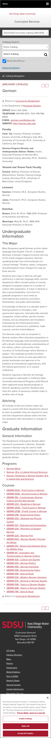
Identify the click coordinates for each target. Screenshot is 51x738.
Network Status (13, 680)
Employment (11, 668)
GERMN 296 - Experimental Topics (23, 514)
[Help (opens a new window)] (46, 85)
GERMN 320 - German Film (20, 535)
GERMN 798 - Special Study (20, 591)
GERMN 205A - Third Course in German (26, 507)
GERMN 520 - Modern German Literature (27, 577)
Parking (9, 663)
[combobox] (25, 33)
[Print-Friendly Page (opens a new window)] (43, 85)
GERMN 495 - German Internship (23, 566)
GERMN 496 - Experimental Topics (23, 570)
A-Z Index (10, 650)
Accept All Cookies (25, 733)
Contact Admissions (15, 689)
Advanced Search (11, 67)
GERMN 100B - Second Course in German (27, 493)
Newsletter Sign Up (14, 693)
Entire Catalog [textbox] (11, 47)
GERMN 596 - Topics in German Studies (26, 584)
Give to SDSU (12, 676)
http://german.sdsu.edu (24, 123)
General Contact (13, 685)
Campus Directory (14, 655)
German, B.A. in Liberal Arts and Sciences (27, 472)
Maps (8, 659)
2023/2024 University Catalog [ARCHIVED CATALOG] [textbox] (26, 32)
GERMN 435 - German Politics (21, 563)
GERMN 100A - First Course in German (25, 490)
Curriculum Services (27, 21)
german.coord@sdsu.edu (23, 120)
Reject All (25, 726)
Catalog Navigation (15, 76)
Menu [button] (5, 4)
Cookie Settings (25, 719)
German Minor (14, 468)
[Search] (46, 54)
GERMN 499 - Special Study (20, 573)
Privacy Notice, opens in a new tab (31, 713)
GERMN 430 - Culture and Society (23, 559)
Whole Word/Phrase (16, 61)
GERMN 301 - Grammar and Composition (26, 525)
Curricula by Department (27, 101)
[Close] (47, 698)
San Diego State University (22, 13)
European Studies (32, 105)
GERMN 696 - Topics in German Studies (26, 588)
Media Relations (13, 672)
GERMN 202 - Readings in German (24, 504)
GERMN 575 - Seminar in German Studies (27, 581)
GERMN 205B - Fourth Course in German (27, 511)
